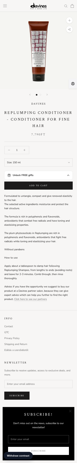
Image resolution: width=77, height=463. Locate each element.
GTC (6, 332)
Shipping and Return (15, 344)
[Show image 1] (36, 95)
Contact (8, 326)
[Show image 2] (40, 95)
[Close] (70, 411)
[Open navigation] (5, 5)
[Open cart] (72, 6)
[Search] (66, 5)
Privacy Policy (12, 338)
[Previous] (29, 94)
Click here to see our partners (30, 299)
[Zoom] (69, 20)
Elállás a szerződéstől (16, 350)
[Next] (47, 94)
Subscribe (38, 451)
